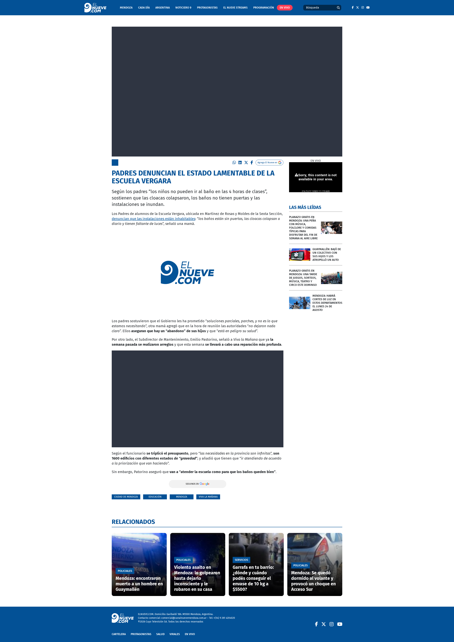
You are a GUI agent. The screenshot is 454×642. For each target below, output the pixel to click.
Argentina (162, 7)
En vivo (285, 7)
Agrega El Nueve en (267, 162)
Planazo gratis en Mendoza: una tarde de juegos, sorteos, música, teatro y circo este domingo (303, 278)
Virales (175, 634)
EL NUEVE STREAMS (235, 7)
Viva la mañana (208, 496)
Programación (263, 7)
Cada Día (144, 7)
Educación (155, 496)
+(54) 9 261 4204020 (224, 617)
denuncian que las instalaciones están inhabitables (153, 219)
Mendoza (126, 7)
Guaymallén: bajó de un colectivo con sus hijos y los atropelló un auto (326, 254)
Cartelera (119, 634)
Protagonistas (207, 7)
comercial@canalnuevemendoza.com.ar (183, 617)
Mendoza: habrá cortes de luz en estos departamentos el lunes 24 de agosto (327, 303)
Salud (160, 634)
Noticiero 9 (183, 7)
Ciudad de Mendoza (126, 496)
